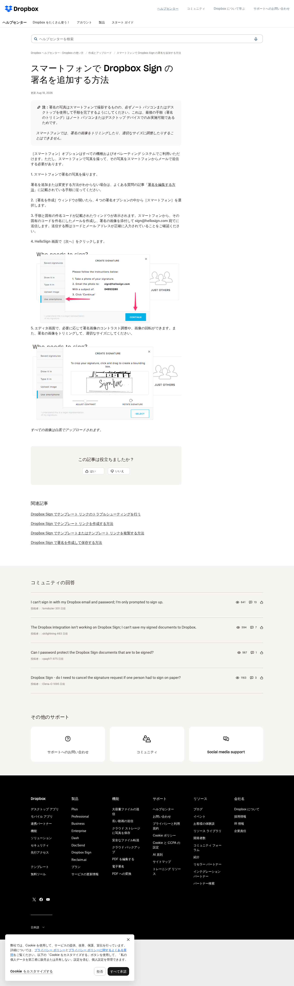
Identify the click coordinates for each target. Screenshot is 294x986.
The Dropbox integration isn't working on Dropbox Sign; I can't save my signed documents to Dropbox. (113, 627)
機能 (34, 831)
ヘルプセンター (167, 8)
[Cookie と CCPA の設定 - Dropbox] (69, 957)
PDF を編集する (123, 859)
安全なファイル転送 (125, 840)
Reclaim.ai (79, 859)
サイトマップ (162, 861)
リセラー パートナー (207, 864)
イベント (199, 816)
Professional (80, 816)
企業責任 (240, 831)
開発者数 (199, 838)
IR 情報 (239, 823)
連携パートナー (41, 823)
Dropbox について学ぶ (229, 8)
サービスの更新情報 (85, 874)
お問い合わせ (162, 816)
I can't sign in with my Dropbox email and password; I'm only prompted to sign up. (97, 602)
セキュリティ (40, 845)
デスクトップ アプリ (45, 809)
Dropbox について (246, 809)
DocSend (78, 845)
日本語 (35, 927)
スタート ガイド (123, 22)
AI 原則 (158, 854)
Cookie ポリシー (164, 835)
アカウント (84, 22)
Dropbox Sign (81, 852)
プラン (75, 867)
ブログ (198, 809)
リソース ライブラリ (207, 831)
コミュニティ (196, 8)
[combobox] (147, 39)
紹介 (196, 857)
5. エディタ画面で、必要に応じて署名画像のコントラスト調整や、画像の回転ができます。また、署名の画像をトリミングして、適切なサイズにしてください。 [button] (103, 330)
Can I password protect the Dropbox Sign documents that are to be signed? (92, 652)
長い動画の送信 (122, 821)
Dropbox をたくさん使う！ (51, 22)
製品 (102, 22)
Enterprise (78, 831)
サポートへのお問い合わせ (272, 8)
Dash (75, 838)
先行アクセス (40, 852)
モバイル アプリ (42, 816)
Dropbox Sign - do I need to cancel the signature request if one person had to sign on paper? (106, 677)
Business (78, 823)
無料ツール (38, 874)
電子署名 (118, 866)
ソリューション (41, 838)
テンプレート (40, 867)
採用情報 (240, 816)
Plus (74, 809)
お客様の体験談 (204, 823)
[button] (35, 39)
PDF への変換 (121, 873)
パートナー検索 (204, 883)
